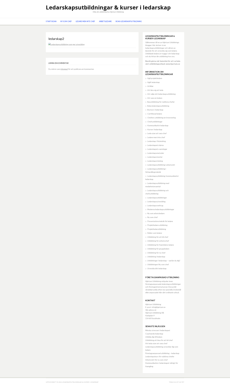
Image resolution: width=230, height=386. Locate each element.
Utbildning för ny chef (156, 253)
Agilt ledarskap (153, 82)
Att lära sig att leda (155, 90)
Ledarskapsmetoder (155, 153)
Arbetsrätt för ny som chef (156, 360)
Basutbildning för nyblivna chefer (161, 102)
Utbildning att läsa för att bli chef (159, 340)
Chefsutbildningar (154, 121)
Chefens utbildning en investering (161, 117)
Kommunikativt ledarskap (157, 125)
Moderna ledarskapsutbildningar (160, 209)
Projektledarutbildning (156, 229)
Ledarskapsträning (155, 161)
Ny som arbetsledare (156, 213)
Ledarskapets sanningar (157, 149)
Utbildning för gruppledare (158, 249)
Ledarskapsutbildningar (157, 197)
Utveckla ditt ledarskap (157, 268)
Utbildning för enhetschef (158, 241)
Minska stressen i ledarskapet (157, 330)
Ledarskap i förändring (156, 141)
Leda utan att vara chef (157, 133)
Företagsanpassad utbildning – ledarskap (162, 353)
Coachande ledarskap (154, 334)
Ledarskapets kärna (155, 145)
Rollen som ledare (154, 233)
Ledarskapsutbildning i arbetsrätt (161, 165)
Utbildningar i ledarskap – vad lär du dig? (163, 260)
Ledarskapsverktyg (155, 205)
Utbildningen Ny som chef (158, 264)
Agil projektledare (154, 78)
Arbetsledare (105, 21)
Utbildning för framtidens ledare (160, 245)
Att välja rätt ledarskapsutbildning (161, 94)
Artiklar (150, 86)
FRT (183, 382)
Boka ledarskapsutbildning (129, 21)
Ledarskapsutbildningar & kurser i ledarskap (108, 7)
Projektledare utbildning (157, 225)
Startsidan (51, 21)
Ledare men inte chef (85, 21)
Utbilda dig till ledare (153, 337)
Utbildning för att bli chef (157, 237)
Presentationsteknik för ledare (160, 221)
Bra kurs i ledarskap (155, 110)
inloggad (64, 69)
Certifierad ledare (154, 114)
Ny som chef (66, 21)
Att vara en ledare (154, 98)
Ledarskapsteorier (155, 157)
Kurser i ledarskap (154, 129)
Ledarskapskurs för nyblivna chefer (159, 356)
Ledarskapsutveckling (156, 201)
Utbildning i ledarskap (156, 256)
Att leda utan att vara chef (156, 343)
